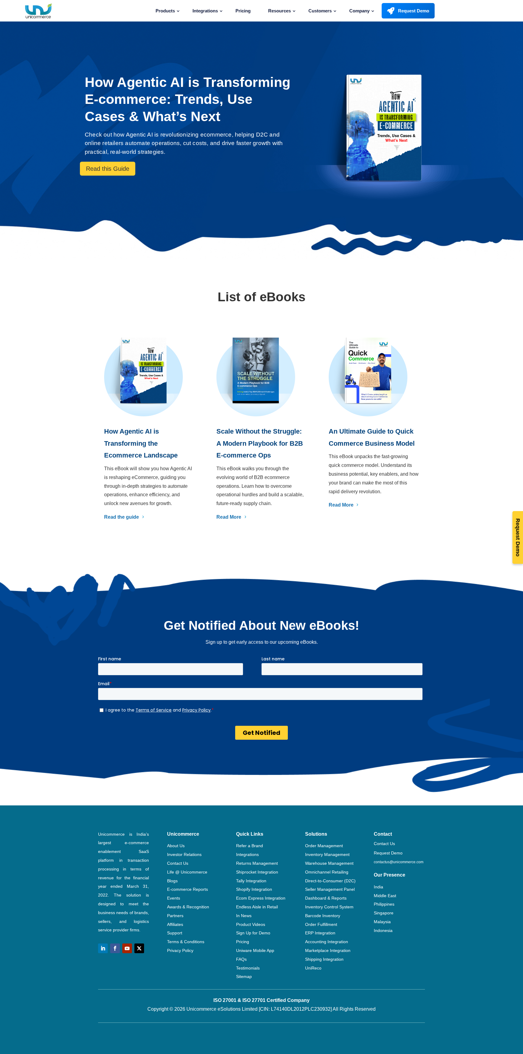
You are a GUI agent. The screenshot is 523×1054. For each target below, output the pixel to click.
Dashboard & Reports (326, 898)
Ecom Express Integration (260, 898)
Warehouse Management (329, 863)
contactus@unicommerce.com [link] (398, 862)
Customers (320, 10)
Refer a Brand (249, 845)
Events (173, 898)
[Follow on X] (139, 948)
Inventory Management (327, 854)
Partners (175, 915)
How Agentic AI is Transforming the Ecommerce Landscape (141, 443)
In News (244, 915)
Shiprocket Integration (257, 872)
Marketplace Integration (327, 950)
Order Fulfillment (321, 924)
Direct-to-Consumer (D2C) (330, 880)
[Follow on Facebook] (115, 948)
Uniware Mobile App (255, 950)
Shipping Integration (324, 959)
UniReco (313, 968)
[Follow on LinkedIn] (103, 948)
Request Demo (413, 10)
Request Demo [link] (388, 853)
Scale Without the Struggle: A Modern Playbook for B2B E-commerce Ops (259, 443)
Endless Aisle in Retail (257, 906)
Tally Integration (251, 880)
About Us (176, 845)
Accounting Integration (326, 941)
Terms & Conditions (185, 941)
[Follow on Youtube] (127, 948)
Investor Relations (184, 854)
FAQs (241, 959)
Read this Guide (107, 168)
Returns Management (257, 863)
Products (165, 10)
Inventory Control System (329, 906)
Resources (279, 10)
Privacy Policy (180, 950)
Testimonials (248, 968)
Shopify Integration (254, 889)
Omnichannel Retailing (326, 872)
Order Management (324, 845)
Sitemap (244, 976)
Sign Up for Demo (253, 932)
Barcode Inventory (322, 915)
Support (174, 932)
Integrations (205, 10)
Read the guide (121, 517)
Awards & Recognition (188, 906)
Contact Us (177, 863)
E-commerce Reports (187, 889)
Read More (228, 517)
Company (359, 10)
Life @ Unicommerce (187, 872)
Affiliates (175, 924)
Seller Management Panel (330, 889)
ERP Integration (320, 932)
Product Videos (250, 924)
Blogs (172, 880)
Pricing (243, 10)
